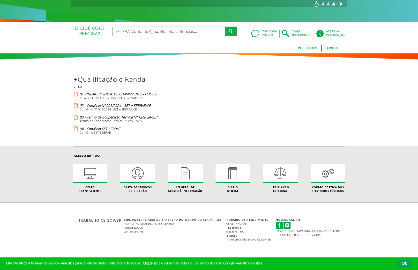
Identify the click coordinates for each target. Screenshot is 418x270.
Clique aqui (151, 263)
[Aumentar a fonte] (334, 4)
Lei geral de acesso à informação (185, 189)
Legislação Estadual (280, 189)
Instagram (287, 225)
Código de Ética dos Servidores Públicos (328, 189)
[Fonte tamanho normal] (323, 4)
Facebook (279, 225)
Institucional (308, 48)
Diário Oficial (233, 189)
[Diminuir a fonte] (329, 4)
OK (404, 264)
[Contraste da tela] (340, 4)
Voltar (78, 86)
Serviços (332, 48)
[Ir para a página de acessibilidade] (317, 4)
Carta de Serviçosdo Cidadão (138, 189)
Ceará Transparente (90, 189)
